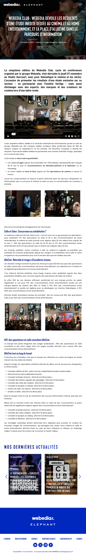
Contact (34, 539)
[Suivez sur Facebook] (51, 545)
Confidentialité (66, 539)
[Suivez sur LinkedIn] (35, 545)
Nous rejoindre (21, 539)
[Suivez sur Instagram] (45, 545)
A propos (7, 539)
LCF (72, 552)
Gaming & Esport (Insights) (58, 469)
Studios (49, 472)
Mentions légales (48, 539)
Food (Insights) (27, 472)
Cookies (79, 539)
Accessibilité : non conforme (23, 552)
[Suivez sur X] (40, 545)
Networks (63, 42)
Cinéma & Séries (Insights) (46, 42)
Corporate (15, 472)
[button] (6, 476)
